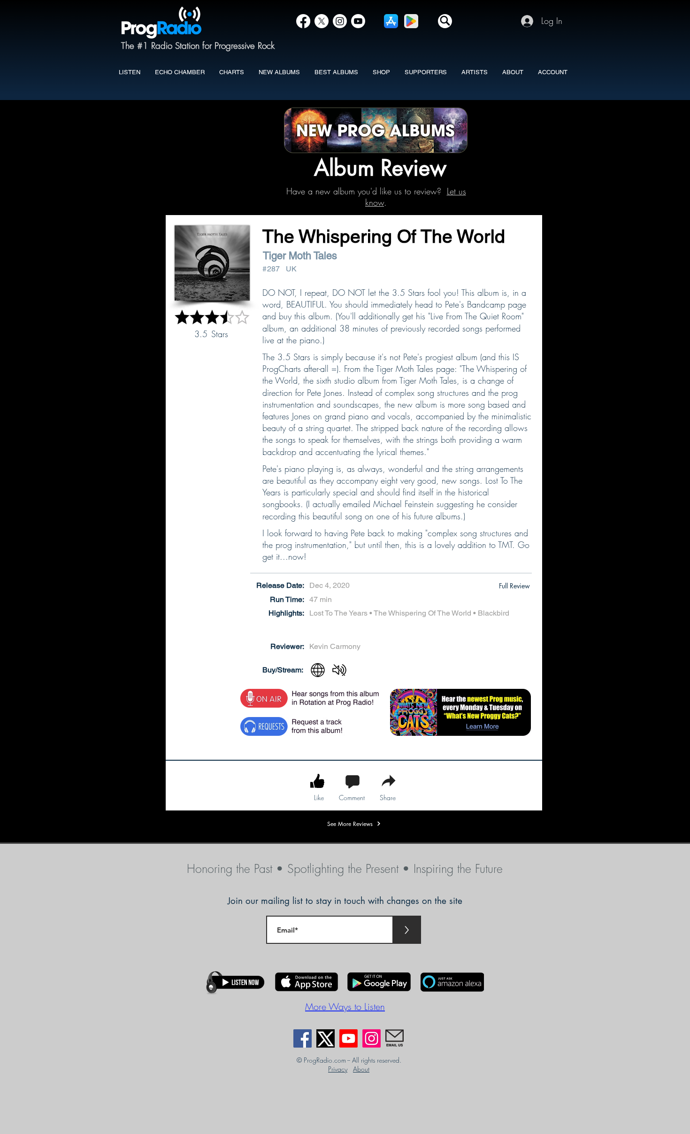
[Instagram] (340, 21)
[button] (445, 21)
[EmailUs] (394, 1038)
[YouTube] (358, 21)
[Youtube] (348, 1038)
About (361, 1069)
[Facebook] (303, 21)
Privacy (337, 1069)
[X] (321, 21)
